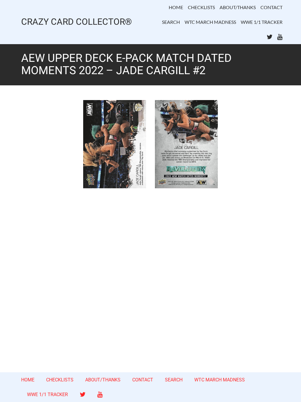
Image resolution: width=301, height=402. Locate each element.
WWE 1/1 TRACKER (261, 22)
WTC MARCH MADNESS (210, 22)
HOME (176, 7)
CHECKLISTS (201, 7)
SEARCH (171, 22)
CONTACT (271, 7)
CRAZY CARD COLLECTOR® (76, 22)
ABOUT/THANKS (238, 7)
